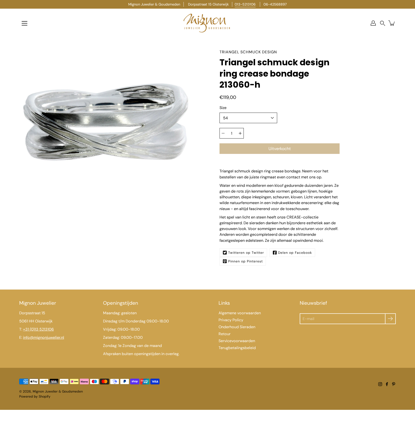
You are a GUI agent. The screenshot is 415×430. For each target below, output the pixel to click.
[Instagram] (380, 384)
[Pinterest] (393, 384)
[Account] (373, 23)
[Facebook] (387, 384)
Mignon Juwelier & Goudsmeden (58, 391)
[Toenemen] (240, 133)
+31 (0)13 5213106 (38, 329)
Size (223, 107)
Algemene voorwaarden (240, 312)
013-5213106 (245, 4)
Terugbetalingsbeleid (237, 347)
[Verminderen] (223, 133)
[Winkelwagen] (392, 23)
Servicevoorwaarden (237, 340)
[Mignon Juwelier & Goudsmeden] (207, 23)
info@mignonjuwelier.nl (43, 337)
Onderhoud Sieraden (237, 326)
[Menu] (24, 23)
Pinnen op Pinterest (245, 261)
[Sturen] (390, 318)
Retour (225, 333)
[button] (382, 23)
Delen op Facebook (295, 252)
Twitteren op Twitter (246, 252)
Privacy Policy (231, 319)
